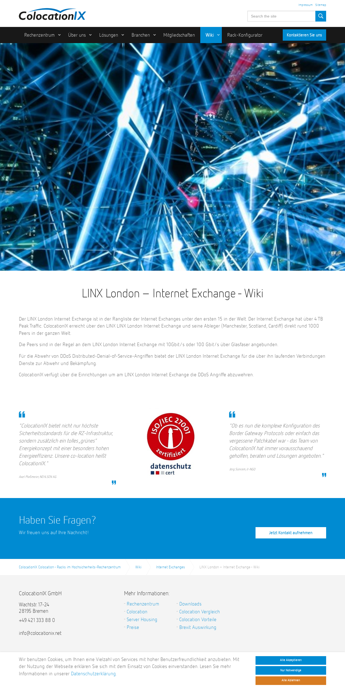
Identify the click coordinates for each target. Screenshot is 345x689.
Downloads (190, 604)
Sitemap (320, 5)
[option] (172, 181)
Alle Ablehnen (291, 680)
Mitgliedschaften (179, 35)
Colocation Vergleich (199, 611)
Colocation (137, 611)
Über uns (77, 35)
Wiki (210, 35)
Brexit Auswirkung (197, 627)
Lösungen (108, 35)
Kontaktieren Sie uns (304, 35)
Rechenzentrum (39, 35)
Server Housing (142, 619)
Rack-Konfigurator (245, 35)
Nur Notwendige (290, 670)
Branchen (141, 35)
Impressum (305, 5)
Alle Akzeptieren (291, 660)
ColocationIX (52, 12)
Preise (133, 627)
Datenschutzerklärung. (94, 673)
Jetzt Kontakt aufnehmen (290, 533)
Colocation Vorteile (197, 619)
